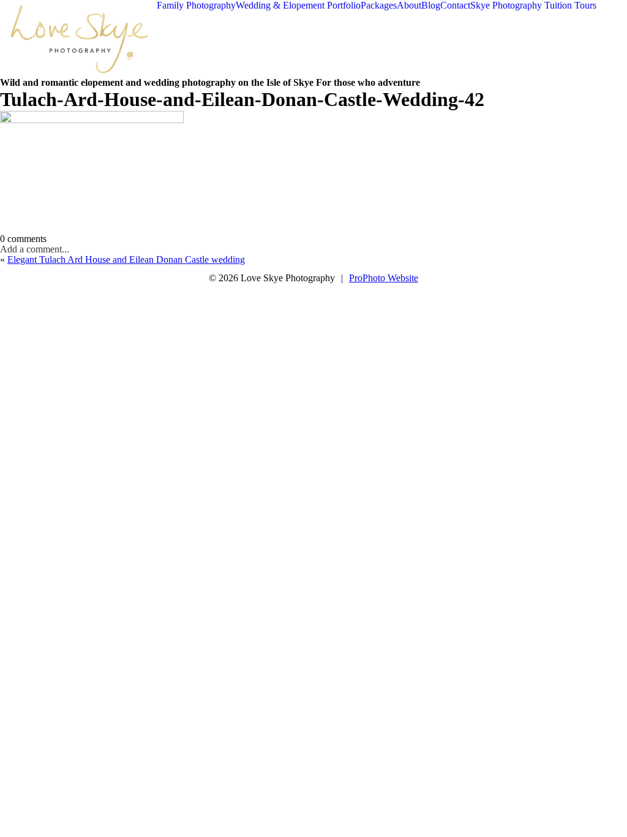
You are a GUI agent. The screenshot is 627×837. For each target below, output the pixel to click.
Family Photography (196, 5)
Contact (455, 5)
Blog (430, 5)
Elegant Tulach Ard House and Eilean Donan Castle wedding (126, 259)
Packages (379, 5)
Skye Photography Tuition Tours (533, 5)
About (409, 5)
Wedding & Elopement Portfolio (298, 5)
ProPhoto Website (383, 278)
